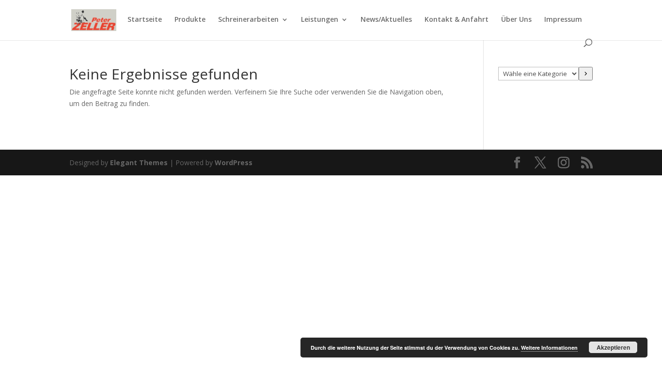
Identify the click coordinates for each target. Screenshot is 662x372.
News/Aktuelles (386, 20)
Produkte (189, 20)
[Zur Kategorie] (586, 73)
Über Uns (516, 20)
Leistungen (319, 20)
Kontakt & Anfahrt (457, 20)
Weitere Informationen (549, 347)
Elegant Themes (139, 162)
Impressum (563, 20)
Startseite (144, 20)
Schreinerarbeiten (248, 20)
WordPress (233, 162)
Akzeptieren (613, 347)
